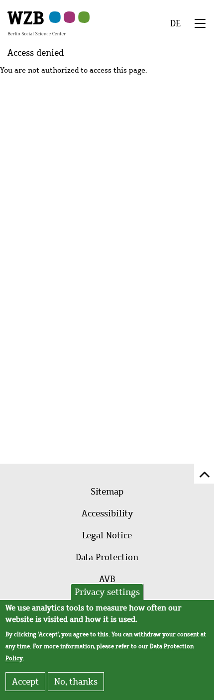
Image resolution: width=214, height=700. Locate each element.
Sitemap (107, 492)
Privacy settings (107, 592)
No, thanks (76, 682)
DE (175, 23)
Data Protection (107, 557)
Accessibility (107, 513)
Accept (25, 682)
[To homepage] (36, 23)
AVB (107, 579)
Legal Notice (107, 535)
